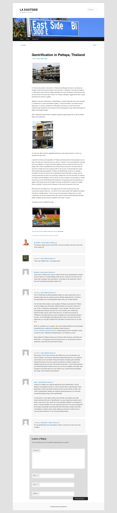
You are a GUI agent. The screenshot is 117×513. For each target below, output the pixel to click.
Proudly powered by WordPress (58, 506)
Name (36, 475)
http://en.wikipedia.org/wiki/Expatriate (45, 330)
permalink (60, 231)
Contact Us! (35, 39)
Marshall (36, 272)
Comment (36, 450)
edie (46, 58)
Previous (23, 45)
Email (36, 484)
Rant (45, 231)
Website (35, 493)
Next (95, 45)
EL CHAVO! (37, 242)
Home (21, 39)
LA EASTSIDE (29, 9)
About (27, 39)
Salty (35, 382)
